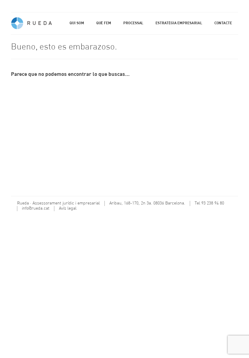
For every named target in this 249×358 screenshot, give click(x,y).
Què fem (103, 23)
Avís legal (68, 208)
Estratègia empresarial (178, 23)
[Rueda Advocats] (32, 25)
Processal (133, 23)
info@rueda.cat (35, 208)
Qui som (77, 23)
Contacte (223, 23)
